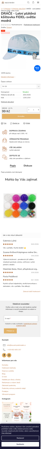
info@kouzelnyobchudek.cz (16, 345)
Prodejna (5, 391)
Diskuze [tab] (28, 165)
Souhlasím (20, 444)
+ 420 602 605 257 (14, 350)
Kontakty (5, 365)
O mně (4, 377)
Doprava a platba (8, 371)
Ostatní (9, 27)
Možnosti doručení (7, 102)
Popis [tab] (13, 165)
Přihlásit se (10, 331)
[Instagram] (9, 355)
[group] (20, 206)
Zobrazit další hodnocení (31, 291)
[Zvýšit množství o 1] (38, 109)
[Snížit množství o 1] (28, 109)
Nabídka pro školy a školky (11, 380)
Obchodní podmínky (9, 385)
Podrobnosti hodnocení (32, 25)
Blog (3, 374)
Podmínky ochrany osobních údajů (14, 388)
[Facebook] (4, 355)
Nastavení (20, 438)
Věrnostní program (8, 394)
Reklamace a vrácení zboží (11, 383)
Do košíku (21, 116)
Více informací (6, 433)
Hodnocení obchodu (9, 368)
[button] (20, 224)
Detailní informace (7, 77)
